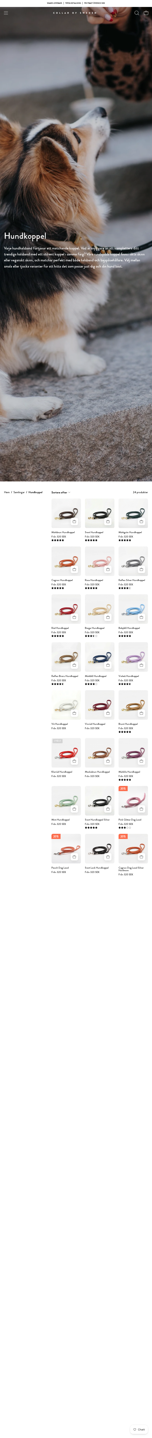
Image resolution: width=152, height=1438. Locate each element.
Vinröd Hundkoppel (95, 724)
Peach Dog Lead (60, 868)
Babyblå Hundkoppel (129, 628)
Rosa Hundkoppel (94, 580)
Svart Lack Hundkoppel (97, 868)
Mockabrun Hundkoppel (97, 772)
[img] (57, 540)
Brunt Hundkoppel (128, 724)
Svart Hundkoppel (94, 532)
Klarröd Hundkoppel (61, 772)
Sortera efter (59, 492)
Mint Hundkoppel (60, 820)
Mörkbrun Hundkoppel (63, 532)
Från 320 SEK (58, 536)
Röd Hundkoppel (60, 628)
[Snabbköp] (74, 521)
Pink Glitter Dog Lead (130, 820)
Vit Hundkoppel (59, 724)
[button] (136, 13)
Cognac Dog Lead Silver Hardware (131, 869)
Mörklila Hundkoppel (129, 772)
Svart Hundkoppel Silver (97, 820)
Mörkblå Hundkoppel (95, 676)
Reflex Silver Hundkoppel (132, 580)
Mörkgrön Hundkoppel (130, 532)
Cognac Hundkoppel (62, 580)
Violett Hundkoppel (129, 676)
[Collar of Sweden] (76, 13)
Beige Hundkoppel (94, 628)
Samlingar (19, 492)
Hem (7, 492)
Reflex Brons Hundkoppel (64, 676)
